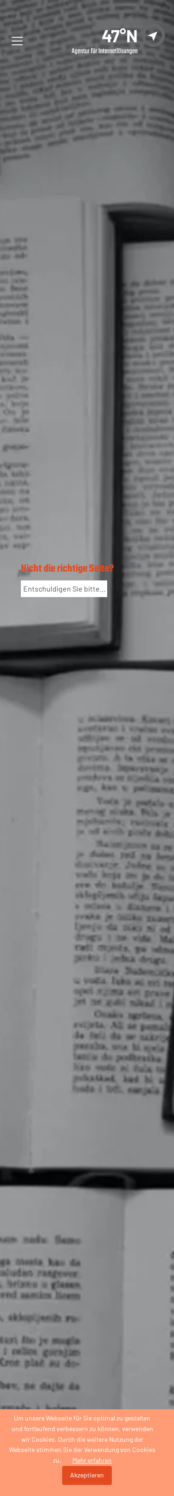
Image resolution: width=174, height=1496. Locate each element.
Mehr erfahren (92, 1460)
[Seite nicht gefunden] (107, 41)
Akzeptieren (87, 1475)
